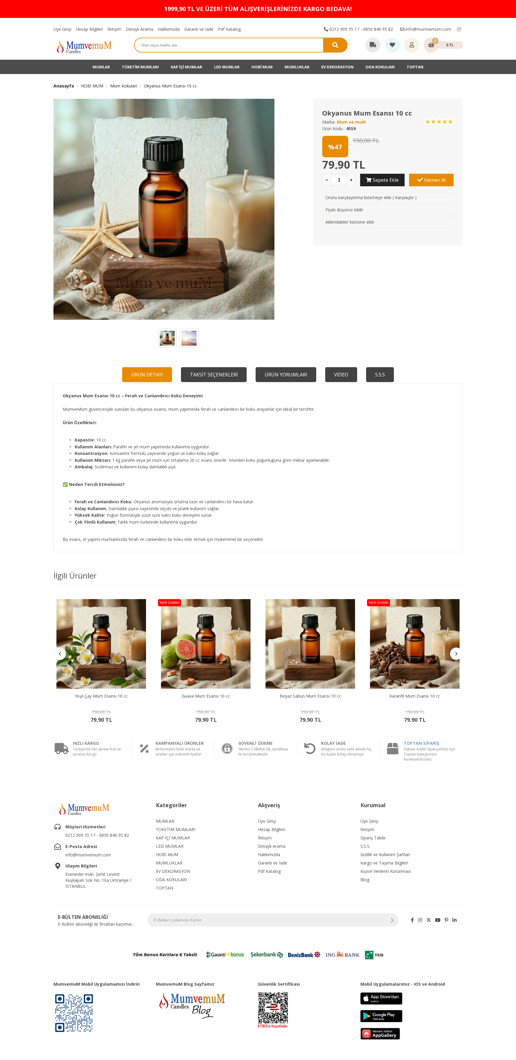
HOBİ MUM (262, 67)
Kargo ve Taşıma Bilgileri (384, 863)
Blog (364, 879)
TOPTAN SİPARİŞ (421, 743)
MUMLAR (101, 67)
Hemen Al (434, 180)
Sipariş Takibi (373, 838)
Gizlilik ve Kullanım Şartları (385, 854)
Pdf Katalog (229, 29)
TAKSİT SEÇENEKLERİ (214, 374)
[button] (456, 653)
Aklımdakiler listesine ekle (349, 222)
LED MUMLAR (226, 67)
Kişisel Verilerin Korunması (385, 871)
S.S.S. (365, 846)
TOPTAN (415, 67)
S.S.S (380, 374)
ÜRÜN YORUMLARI (286, 374)
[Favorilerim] (392, 45)
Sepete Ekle (385, 180)
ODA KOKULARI (380, 67)
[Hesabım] (411, 45)
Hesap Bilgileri (89, 29)
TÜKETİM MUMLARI (140, 67)
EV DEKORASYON (337, 67)
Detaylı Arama (139, 29)
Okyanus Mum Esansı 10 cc (170, 86)
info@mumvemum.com (427, 29)
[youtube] (438, 920)
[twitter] (428, 920)
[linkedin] (454, 920)
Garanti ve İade (199, 29)
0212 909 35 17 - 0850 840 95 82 (360, 29)
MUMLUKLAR (297, 67)
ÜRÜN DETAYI (147, 374)
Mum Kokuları (123, 86)
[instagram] (459, 29)
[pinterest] (446, 920)
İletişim (114, 29)
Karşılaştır (404, 197)
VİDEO (341, 374)
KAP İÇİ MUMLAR (186, 67)
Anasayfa (63, 86)
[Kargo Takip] (373, 45)
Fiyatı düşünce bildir (344, 210)
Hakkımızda (169, 29)
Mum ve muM (351, 122)
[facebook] (412, 920)
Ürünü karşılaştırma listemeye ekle (358, 197)
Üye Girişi (62, 29)
